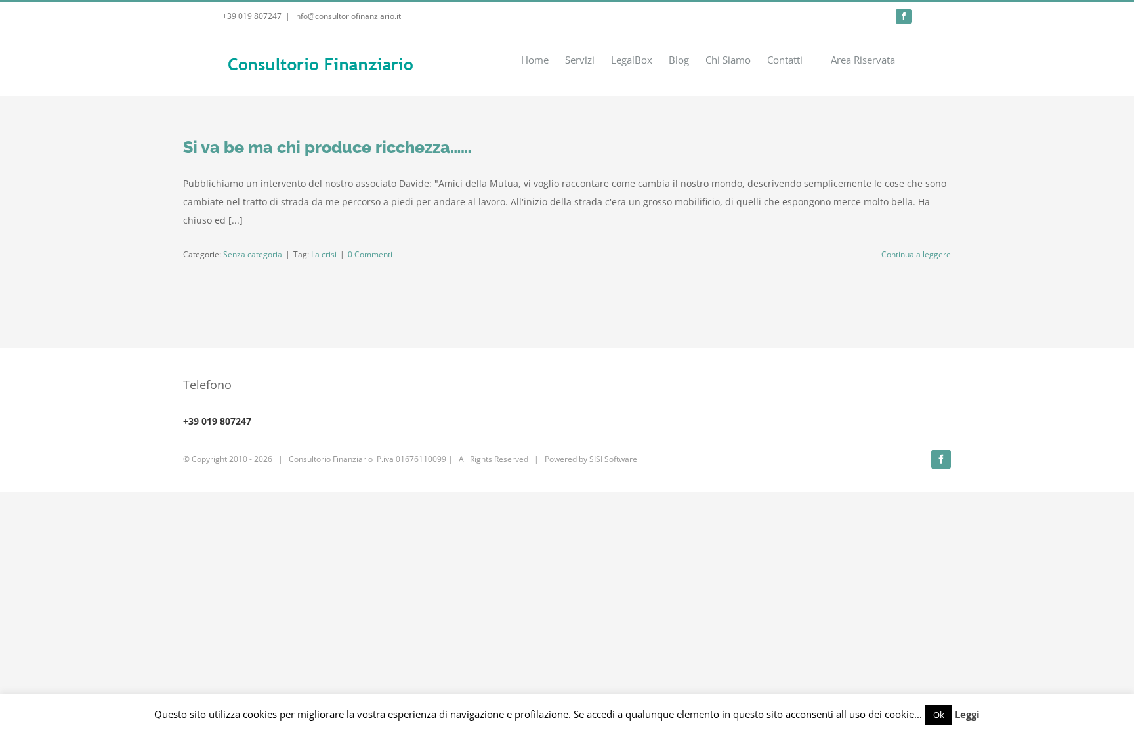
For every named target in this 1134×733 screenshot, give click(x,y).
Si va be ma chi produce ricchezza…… (327, 147)
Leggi (967, 714)
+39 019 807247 (252, 16)
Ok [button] (938, 715)
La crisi (324, 254)
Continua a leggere (916, 254)
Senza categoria (252, 254)
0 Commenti (370, 254)
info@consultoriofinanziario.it (347, 16)
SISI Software (613, 459)
